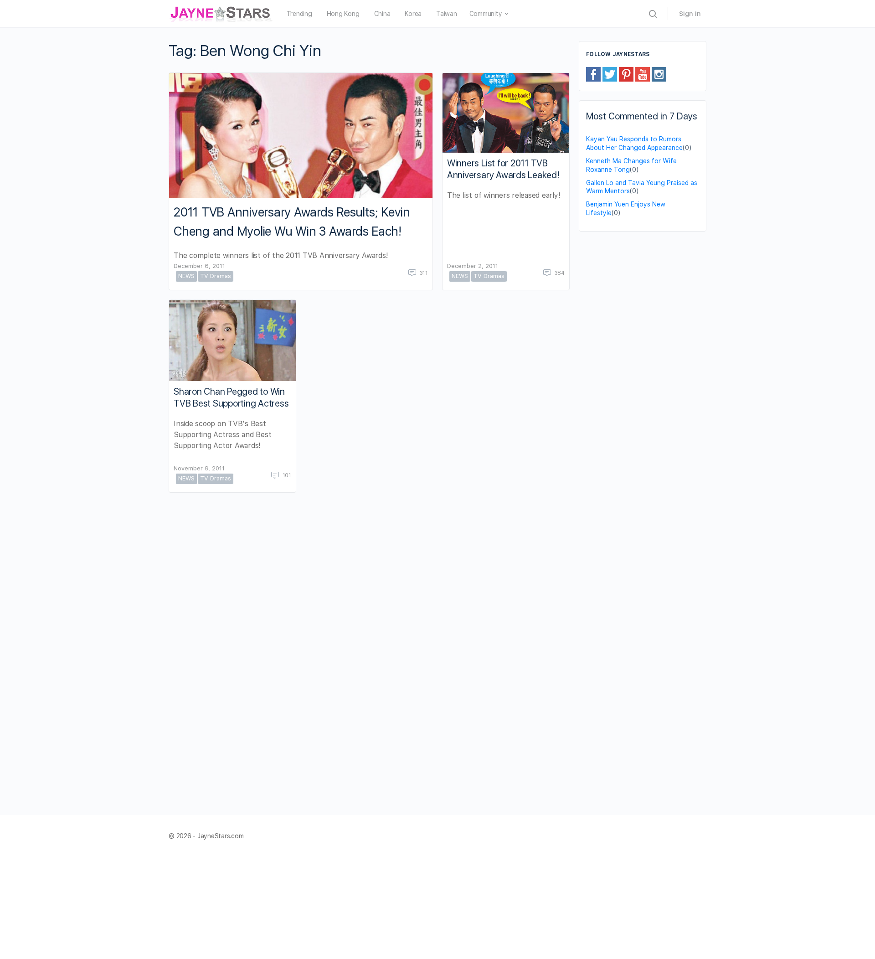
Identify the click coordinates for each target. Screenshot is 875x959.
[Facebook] (593, 73)
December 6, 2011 (199, 266)
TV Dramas (215, 276)
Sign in (690, 13)
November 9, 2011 (199, 468)
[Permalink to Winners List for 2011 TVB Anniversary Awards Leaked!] (506, 113)
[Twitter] (609, 73)
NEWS (186, 276)
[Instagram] (659, 73)
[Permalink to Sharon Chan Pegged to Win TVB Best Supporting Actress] (232, 340)
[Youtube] (642, 73)
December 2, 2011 (472, 266)
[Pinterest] (626, 73)
